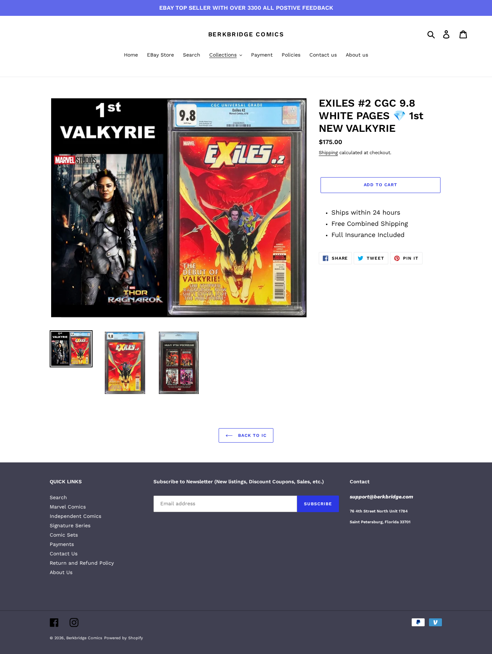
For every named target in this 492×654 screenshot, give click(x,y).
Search (58, 497)
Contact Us (63, 553)
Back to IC (251, 435)
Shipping (328, 152)
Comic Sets (64, 535)
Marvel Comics (68, 507)
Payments (62, 544)
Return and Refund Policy (82, 563)
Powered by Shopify (123, 638)
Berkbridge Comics (246, 34)
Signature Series (70, 525)
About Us (61, 572)
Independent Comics (75, 516)
